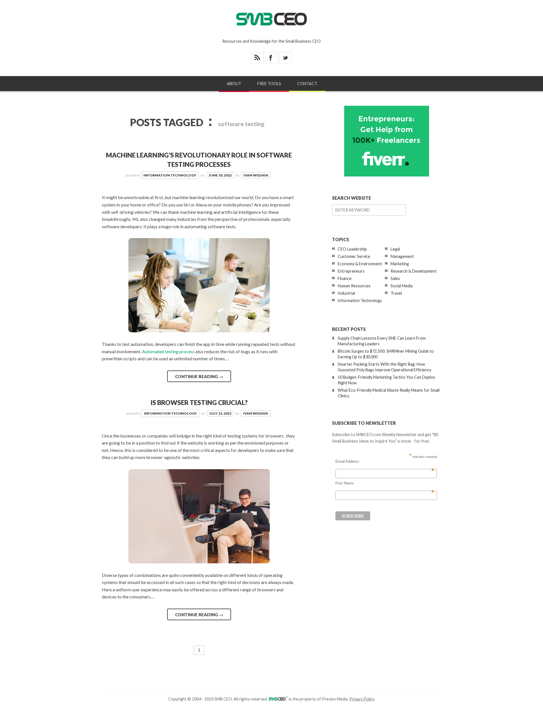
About (234, 83)
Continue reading (199, 376)
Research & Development (414, 271)
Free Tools (269, 83)
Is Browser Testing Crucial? (199, 402)
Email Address (384, 462)
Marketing (400, 263)
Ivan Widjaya (256, 175)
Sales (395, 278)
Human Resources (354, 285)
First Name (384, 483)
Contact (307, 83)
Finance (345, 278)
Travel (396, 293)
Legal (395, 249)
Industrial (346, 293)
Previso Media (335, 699)
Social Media (402, 285)
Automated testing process (168, 351)
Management (402, 256)
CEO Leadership (352, 249)
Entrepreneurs (351, 271)
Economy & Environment (360, 263)
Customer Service (354, 256)
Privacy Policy (361, 699)
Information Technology (169, 175)
